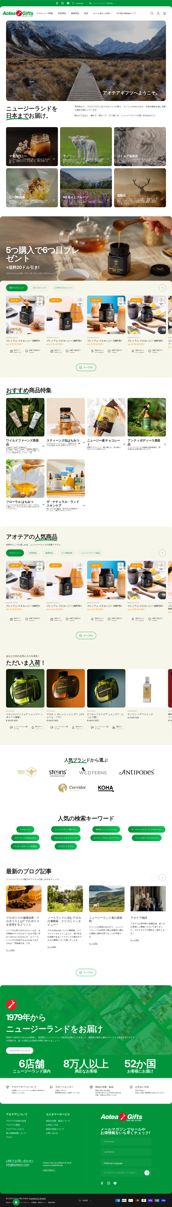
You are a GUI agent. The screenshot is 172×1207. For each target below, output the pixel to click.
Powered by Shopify (37, 1198)
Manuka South (12, 337)
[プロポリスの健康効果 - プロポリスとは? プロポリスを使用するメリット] (24, 898)
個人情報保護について (16, 1133)
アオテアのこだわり (15, 1129)
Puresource (132, 711)
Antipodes (10, 711)
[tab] (17, 287)
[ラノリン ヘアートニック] (147, 688)
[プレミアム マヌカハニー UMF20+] (147, 315)
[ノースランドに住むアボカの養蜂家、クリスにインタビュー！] (65, 898)
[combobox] (79, 3)
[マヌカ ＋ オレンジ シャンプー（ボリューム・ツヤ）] (66, 688)
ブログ (9, 1137)
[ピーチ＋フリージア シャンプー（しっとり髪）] (106, 688)
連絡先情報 (51, 1202)
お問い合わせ (52, 1133)
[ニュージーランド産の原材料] (107, 898)
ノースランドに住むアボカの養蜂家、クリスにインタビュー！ (64, 921)
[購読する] (146, 1172)
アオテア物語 (138, 917)
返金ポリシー (10, 1202)
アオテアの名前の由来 (16, 1121)
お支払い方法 (52, 1125)
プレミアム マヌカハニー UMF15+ (104, 340)
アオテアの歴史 (13, 1125)
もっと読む (10, 950)
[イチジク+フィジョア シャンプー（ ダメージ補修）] (25, 688)
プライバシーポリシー (23, 1202)
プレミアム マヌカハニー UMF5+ (23, 340)
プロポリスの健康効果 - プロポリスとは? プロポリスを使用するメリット (22, 921)
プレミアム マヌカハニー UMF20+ (145, 340)
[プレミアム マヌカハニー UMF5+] (25, 315)
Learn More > (49, 1170)
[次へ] (162, 287)
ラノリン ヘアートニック (140, 714)
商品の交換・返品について (58, 1121)
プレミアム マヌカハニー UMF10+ (64, 340)
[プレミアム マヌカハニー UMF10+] (66, 315)
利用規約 (34, 1202)
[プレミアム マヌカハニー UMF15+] (106, 315)
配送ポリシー (42, 1202)
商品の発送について (55, 1129)
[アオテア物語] (148, 898)
